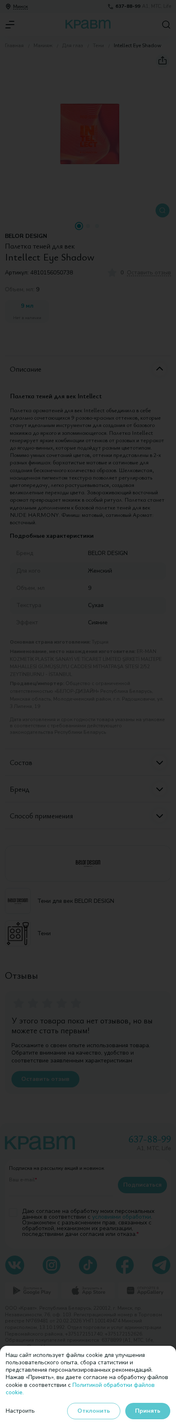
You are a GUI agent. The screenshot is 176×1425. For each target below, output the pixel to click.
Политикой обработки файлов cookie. (80, 1388)
